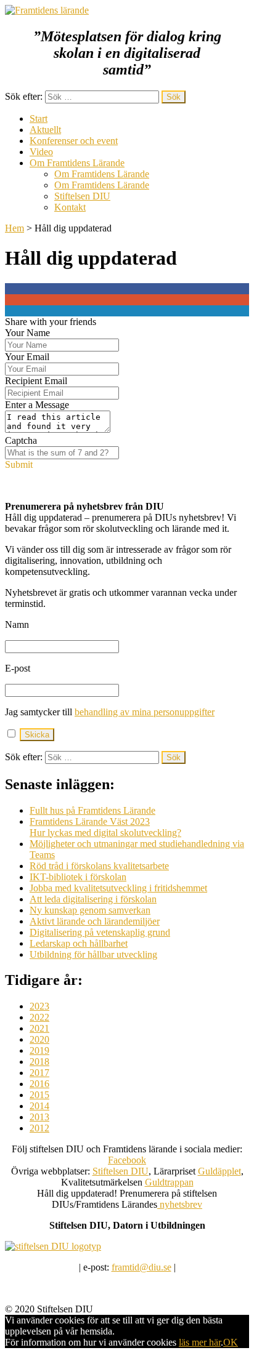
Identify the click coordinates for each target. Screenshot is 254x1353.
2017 (39, 1072)
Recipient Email (36, 380)
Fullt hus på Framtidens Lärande (92, 810)
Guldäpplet (219, 1171)
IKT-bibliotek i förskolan (78, 877)
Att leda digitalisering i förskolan (93, 899)
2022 (39, 1017)
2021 (39, 1028)
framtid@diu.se (141, 1267)
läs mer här (200, 1342)
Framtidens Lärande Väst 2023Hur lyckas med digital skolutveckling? (105, 827)
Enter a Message (37, 404)
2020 (39, 1039)
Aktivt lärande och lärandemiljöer (95, 921)
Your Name (27, 332)
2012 (39, 1128)
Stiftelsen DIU (82, 196)
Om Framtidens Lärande (77, 163)
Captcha (21, 440)
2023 (39, 1006)
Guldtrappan (169, 1182)
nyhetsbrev (179, 1204)
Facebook (127, 1160)
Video (41, 152)
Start (38, 118)
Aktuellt (45, 129)
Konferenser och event (74, 140)
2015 (39, 1095)
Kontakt (70, 207)
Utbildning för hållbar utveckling (93, 954)
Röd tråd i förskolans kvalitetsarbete (99, 866)
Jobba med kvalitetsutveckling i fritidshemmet (118, 888)
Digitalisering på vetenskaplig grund (100, 932)
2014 (39, 1106)
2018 (39, 1061)
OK (230, 1342)
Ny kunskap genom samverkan (90, 910)
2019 (39, 1050)
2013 (39, 1117)
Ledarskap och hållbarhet (79, 943)
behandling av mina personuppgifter (145, 712)
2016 (39, 1083)
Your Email (27, 356)
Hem (14, 228)
